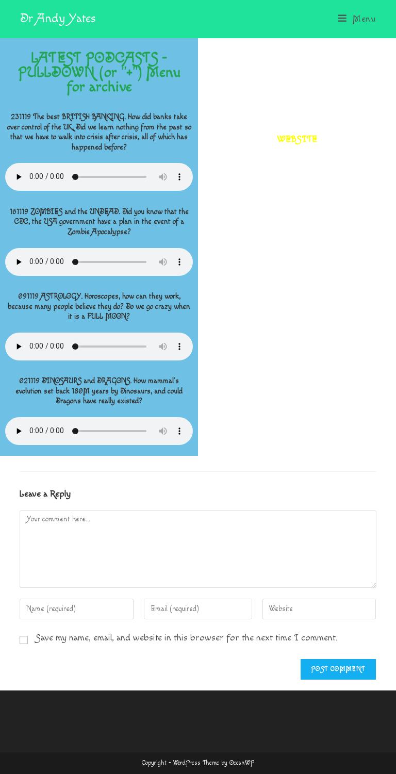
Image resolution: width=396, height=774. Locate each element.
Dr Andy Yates (58, 18)
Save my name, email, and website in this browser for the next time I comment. (187, 637)
